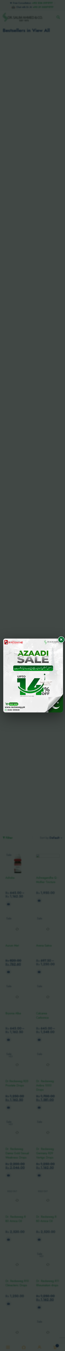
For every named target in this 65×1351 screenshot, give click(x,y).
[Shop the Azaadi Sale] (33, 675)
